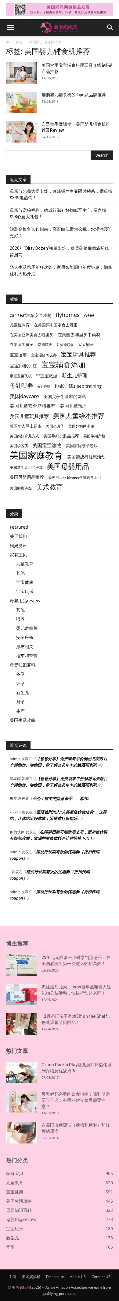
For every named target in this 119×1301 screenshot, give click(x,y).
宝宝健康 (24, 582)
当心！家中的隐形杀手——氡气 (60, 798)
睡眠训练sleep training (78, 386)
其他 (20, 573)
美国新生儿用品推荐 (26, 467)
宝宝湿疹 (18, 355)
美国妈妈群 (31, 1276)
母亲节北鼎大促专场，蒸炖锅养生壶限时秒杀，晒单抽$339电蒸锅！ (61, 194)
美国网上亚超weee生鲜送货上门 (74, 477)
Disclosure (55, 1276)
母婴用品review (25, 600)
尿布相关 (24, 646)
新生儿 (22, 692)
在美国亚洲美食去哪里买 (31, 334)
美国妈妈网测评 (81, 426)
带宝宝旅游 (46, 376)
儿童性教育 (20, 325)
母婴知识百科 (22, 665)
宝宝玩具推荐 (78, 354)
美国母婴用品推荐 (27, 477)
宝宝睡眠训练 (23, 366)
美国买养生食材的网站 (64, 396)
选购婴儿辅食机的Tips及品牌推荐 (73, 94)
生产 (20, 711)
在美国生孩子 (22, 344)
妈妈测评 (18, 545)
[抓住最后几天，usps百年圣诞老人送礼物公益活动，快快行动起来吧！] (21, 994)
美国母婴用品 (68, 466)
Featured (19, 527)
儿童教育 (24, 564)
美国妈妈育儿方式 (24, 436)
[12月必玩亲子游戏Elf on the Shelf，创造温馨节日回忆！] (21, 1024)
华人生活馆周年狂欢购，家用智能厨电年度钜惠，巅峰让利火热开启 (61, 270)
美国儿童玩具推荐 (29, 416)
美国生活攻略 (22, 720)
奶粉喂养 (45, 344)
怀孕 (20, 683)
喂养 (20, 619)
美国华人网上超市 (25, 426)
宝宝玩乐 (24, 591)
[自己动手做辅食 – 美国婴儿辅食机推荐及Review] (21, 132)
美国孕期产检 (94, 436)
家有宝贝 (18, 554)
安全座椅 (24, 637)
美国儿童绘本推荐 (78, 415)
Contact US (101, 1276)
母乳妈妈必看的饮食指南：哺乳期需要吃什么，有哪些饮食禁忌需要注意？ (75, 1100)
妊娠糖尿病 (65, 345)
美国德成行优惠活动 (86, 457)
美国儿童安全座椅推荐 (33, 406)
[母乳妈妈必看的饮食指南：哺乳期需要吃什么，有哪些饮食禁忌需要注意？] (21, 1102)
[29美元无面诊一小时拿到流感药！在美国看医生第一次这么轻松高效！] (21, 965)
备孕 (20, 674)
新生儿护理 (75, 375)
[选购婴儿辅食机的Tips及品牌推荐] (21, 102)
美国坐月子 (55, 426)
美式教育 (49, 487)
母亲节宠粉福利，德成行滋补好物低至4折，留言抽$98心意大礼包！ (58, 213)
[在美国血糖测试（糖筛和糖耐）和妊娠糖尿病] (21, 1132)
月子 (20, 702)
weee (89, 315)
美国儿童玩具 (73, 406)
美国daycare (24, 396)
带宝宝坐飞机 (21, 376)
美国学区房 (19, 445)
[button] (10, 27)
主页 (12, 1276)
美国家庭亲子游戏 (82, 445)
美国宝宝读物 (47, 445)
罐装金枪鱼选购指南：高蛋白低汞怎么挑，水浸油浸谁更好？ (61, 232)
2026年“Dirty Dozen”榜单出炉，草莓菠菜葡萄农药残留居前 (59, 251)
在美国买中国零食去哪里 (56, 325)
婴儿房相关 (27, 628)
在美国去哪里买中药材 (79, 334)
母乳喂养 (21, 385)
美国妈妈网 (21, 1287)
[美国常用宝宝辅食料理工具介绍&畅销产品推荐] (21, 73)
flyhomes (68, 315)
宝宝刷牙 (86, 344)
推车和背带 (27, 656)
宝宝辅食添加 (63, 364)
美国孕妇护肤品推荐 (61, 436)
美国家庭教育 (36, 455)
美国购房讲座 (21, 488)
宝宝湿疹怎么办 (44, 355)
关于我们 (18, 536)
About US (78, 1276)
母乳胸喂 (44, 386)
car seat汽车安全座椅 (31, 315)
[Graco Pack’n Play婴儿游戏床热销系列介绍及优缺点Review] (21, 1072)
